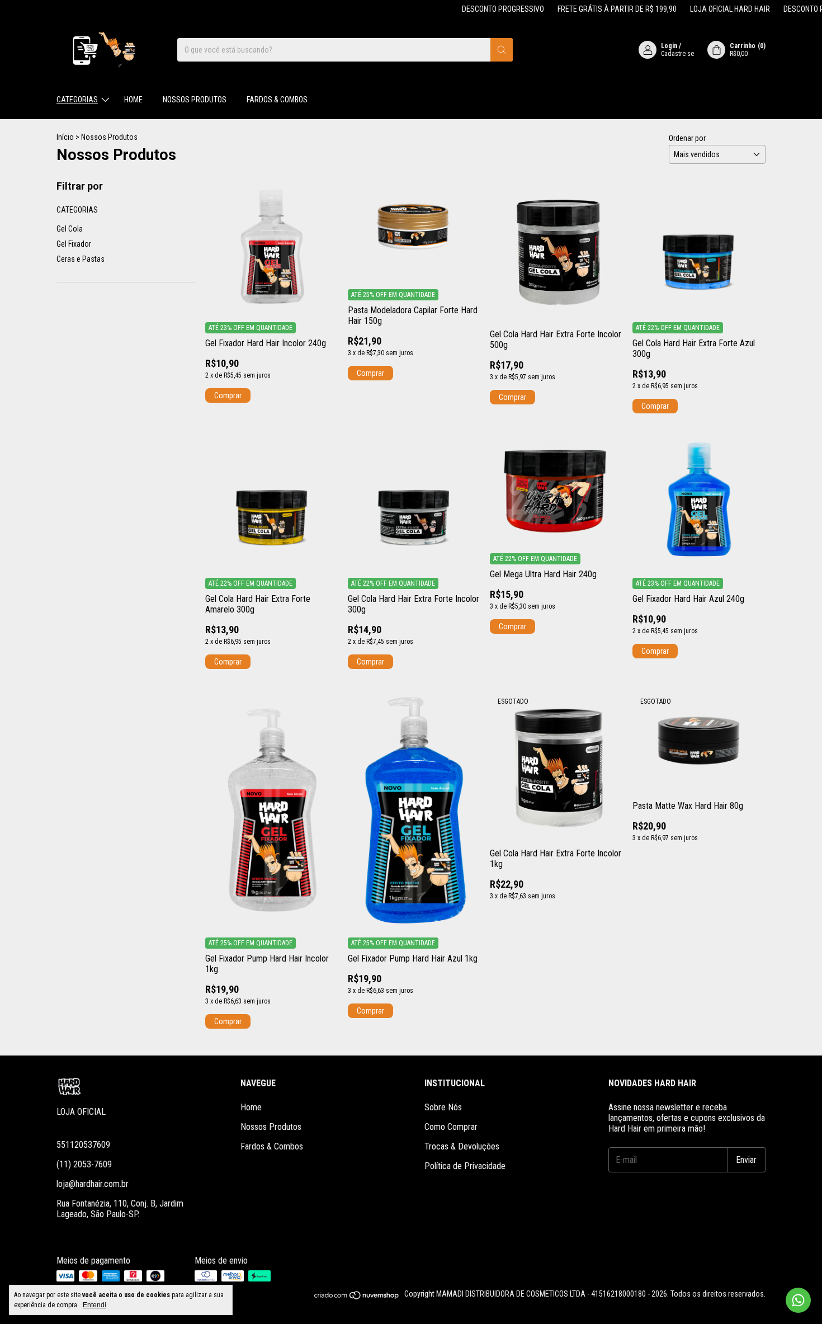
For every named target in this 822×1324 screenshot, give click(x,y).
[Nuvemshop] (357, 1297)
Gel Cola (69, 228)
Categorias (77, 99)
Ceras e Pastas (80, 259)
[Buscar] (501, 50)
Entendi (94, 1305)
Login (669, 46)
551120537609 (83, 1144)
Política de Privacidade (465, 1166)
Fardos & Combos (277, 99)
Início (65, 137)
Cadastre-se (677, 54)
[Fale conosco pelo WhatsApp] (798, 1300)
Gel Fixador (73, 243)
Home (133, 99)
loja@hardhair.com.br (92, 1184)
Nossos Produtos (194, 99)
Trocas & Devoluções (461, 1146)
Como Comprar (451, 1127)
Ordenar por (687, 138)
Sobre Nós (443, 1107)
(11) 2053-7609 (84, 1164)
